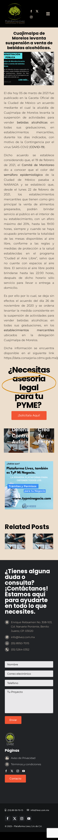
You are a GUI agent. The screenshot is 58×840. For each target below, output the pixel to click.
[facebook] (31, 11)
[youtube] (23, 771)
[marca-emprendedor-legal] (15, 4)
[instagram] (31, 17)
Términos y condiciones (26, 764)
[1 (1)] (29, 462)
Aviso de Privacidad (23, 758)
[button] (7, 541)
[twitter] (37, 11)
